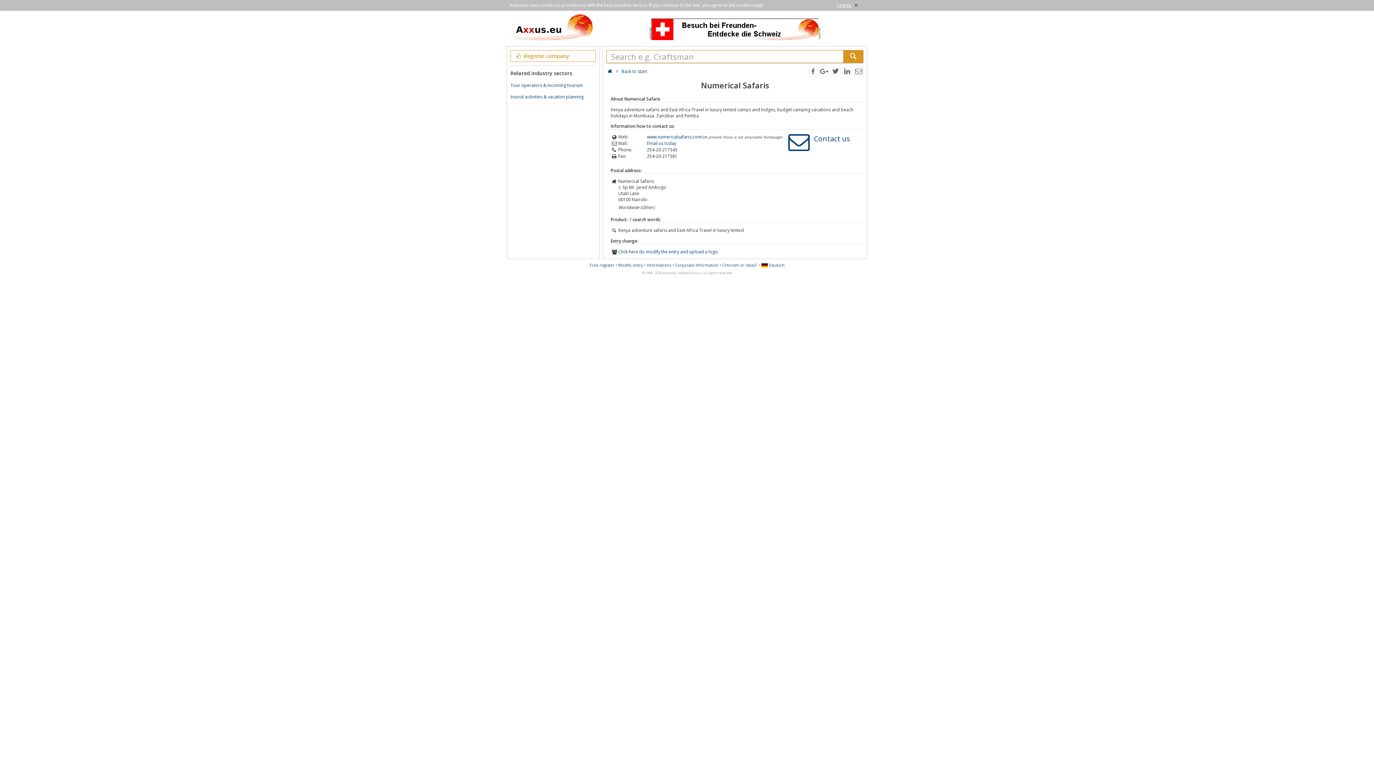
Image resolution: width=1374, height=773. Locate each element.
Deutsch (776, 265)
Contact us (832, 139)
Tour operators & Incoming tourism (547, 85)
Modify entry (630, 265)
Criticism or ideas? (739, 265)
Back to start (634, 71)
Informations (659, 265)
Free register (602, 265)
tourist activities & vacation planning (547, 97)
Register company (545, 56)
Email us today (661, 143)
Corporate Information (696, 265)
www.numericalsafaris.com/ (675, 137)
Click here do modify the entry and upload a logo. (668, 252)
